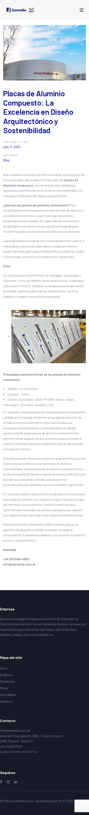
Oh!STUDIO (65, 801)
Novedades (8, 695)
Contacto (6, 701)
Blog (6, 160)
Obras (4, 688)
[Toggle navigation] (71, 10)
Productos (7, 681)
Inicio (4, 668)
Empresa (6, 675)
